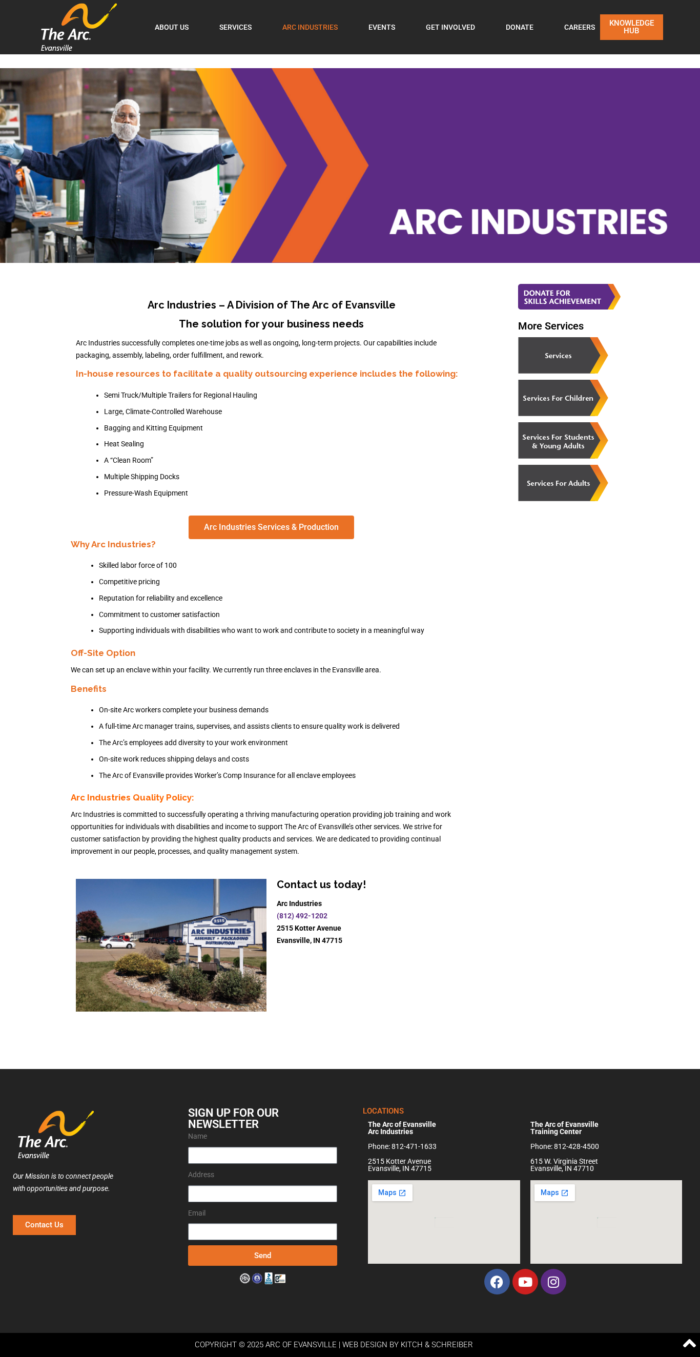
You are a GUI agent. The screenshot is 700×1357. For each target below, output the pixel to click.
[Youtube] (525, 1281)
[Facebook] (497, 1281)
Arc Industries (310, 27)
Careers (579, 27)
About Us (172, 27)
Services (235, 27)
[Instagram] (553, 1281)
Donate (519, 27)
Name (197, 1136)
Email (196, 1213)
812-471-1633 (414, 1146)
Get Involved (450, 27)
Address (201, 1174)
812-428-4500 (576, 1146)
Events (381, 27)
